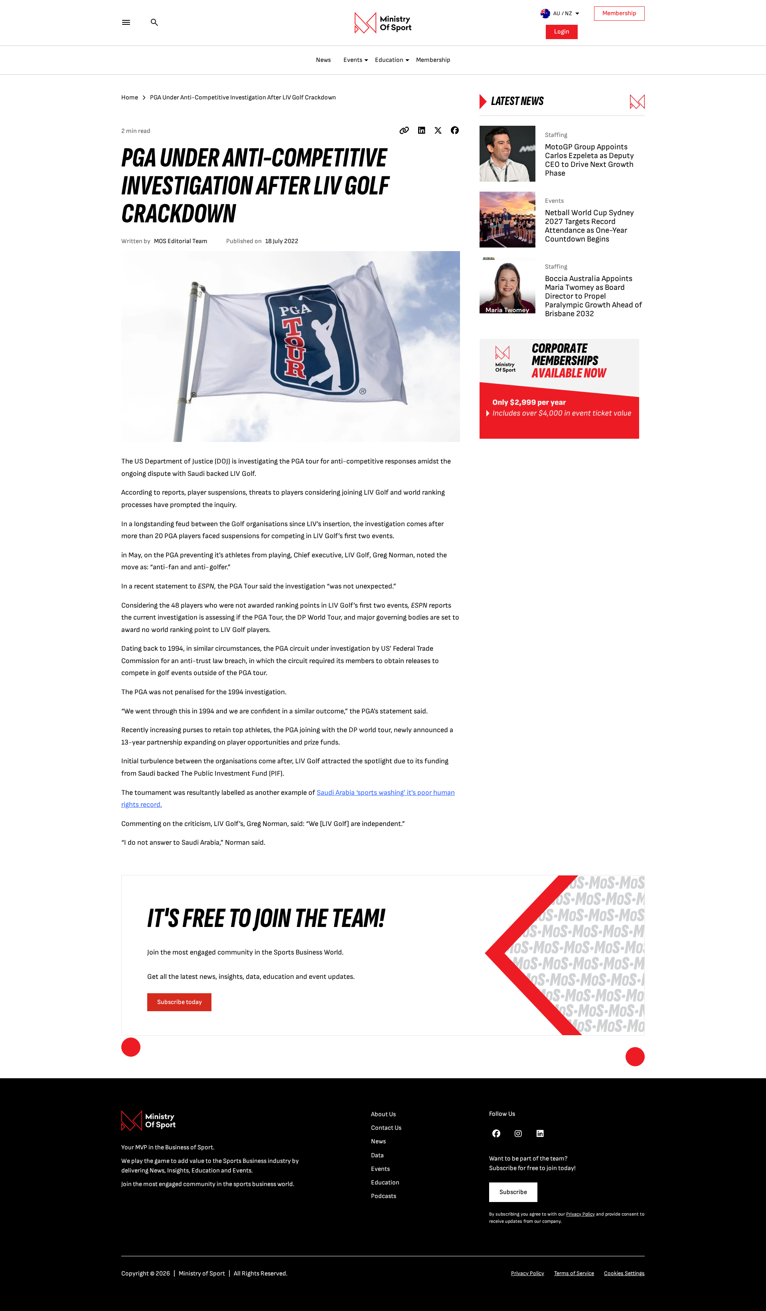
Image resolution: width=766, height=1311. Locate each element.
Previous (130, 1047)
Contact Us (386, 1128)
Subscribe (513, 1192)
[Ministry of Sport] (383, 23)
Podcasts (383, 1196)
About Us (383, 1114)
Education (389, 60)
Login (561, 32)
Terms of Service (574, 1273)
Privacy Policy (580, 1214)
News (323, 60)
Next (635, 1056)
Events (353, 60)
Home (129, 97)
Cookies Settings (624, 1273)
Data (377, 1155)
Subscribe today (179, 1002)
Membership (619, 13)
